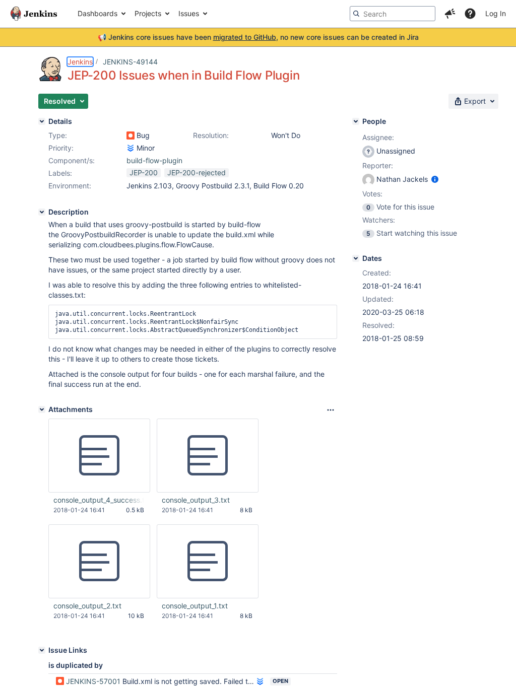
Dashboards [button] (97, 13)
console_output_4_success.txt (98, 500)
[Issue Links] (41, 650)
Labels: (60, 173)
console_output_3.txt (196, 500)
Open (280, 680)
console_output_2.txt (87, 605)
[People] (355, 121)
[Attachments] (41, 409)
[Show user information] (435, 179)
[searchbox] (392, 14)
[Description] (41, 212)
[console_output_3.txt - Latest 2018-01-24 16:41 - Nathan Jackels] (207, 455)
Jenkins (80, 61)
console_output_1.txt (195, 605)
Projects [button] (148, 13)
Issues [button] (188, 13)
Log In (495, 13)
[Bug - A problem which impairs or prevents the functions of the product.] (130, 135)
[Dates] (355, 258)
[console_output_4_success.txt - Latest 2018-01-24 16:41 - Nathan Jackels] (99, 455)
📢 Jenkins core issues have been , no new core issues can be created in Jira (258, 37)
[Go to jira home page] (33, 14)
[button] (450, 14)
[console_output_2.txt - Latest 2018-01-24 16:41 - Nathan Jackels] (99, 561)
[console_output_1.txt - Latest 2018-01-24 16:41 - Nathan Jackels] (207, 561)
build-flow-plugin (154, 160)
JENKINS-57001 (93, 681)
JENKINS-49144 (130, 61)
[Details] (41, 121)
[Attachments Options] (330, 410)
